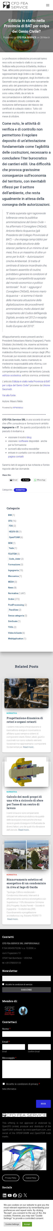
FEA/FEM (12, 554)
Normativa (20, 490)
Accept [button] (27, 1224)
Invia (43, 1104)
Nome (6, 1028)
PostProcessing (16, 605)
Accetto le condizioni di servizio (18, 984)
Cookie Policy (31, 1178)
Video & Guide (15, 633)
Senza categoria (16, 615)
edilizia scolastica (11, 375)
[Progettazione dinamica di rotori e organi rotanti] (26, 693)
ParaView (13, 610)
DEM (10, 543)
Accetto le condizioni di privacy (23, 1084)
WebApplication (15, 638)
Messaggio (9, 1058)
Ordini (11, 599)
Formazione (14, 564)
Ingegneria (13, 570)
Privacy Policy (10, 1178)
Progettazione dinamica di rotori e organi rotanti (25, 720)
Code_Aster (14, 559)
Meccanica (13, 576)
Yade (11, 548)
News (10, 587)
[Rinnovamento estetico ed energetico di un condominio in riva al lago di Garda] (26, 854)
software (23, 441)
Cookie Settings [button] (12, 1224)
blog (29, 437)
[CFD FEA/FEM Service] (17, 5)
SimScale (12, 621)
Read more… (29, 747)
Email (6, 1041)
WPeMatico (18, 407)
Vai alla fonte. (9, 395)
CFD (10, 521)
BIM (10, 515)
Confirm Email (34, 1051)
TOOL (10, 627)
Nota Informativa (9, 1089)
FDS (11, 526)
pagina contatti (16, 456)
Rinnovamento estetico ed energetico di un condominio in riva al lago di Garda (26, 883)
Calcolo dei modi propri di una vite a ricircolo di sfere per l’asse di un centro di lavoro (25, 802)
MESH (11, 582)
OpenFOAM (14, 537)
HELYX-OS (13, 531)
